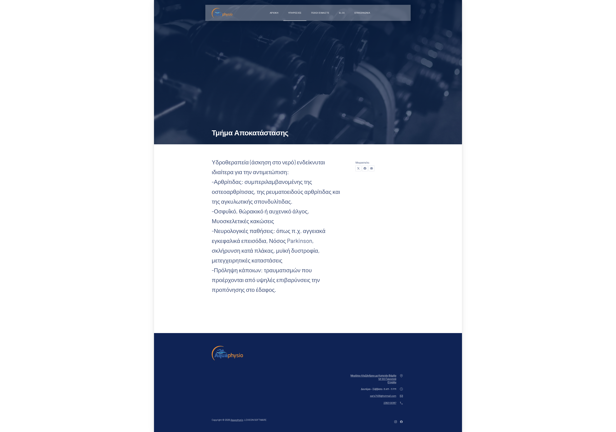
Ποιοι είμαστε (320, 12)
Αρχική (274, 12)
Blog (342, 12)
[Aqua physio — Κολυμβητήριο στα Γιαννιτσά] (222, 13)
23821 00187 (390, 402)
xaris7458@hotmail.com (383, 395)
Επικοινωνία (362, 12)
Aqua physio (237, 419)
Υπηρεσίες (295, 12)
